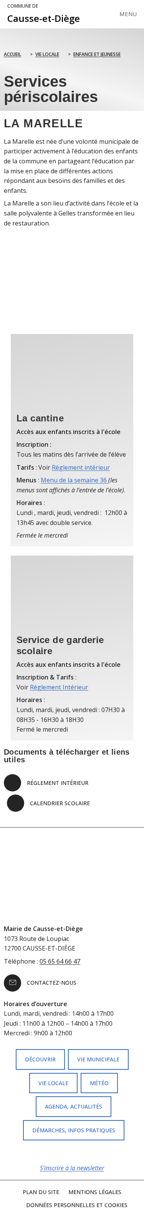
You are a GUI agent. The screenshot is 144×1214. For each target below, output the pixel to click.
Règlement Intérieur (59, 687)
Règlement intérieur (81, 467)
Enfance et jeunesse (97, 54)
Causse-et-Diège (43, 14)
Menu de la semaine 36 (74, 480)
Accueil (12, 54)
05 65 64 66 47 (60, 961)
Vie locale (47, 54)
